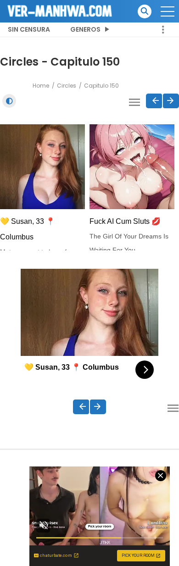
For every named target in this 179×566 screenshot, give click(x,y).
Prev (154, 101)
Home (41, 85)
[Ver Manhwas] (60, 10)
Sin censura (29, 29)
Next (171, 101)
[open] (167, 11)
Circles (66, 85)
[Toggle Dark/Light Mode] (9, 101)
